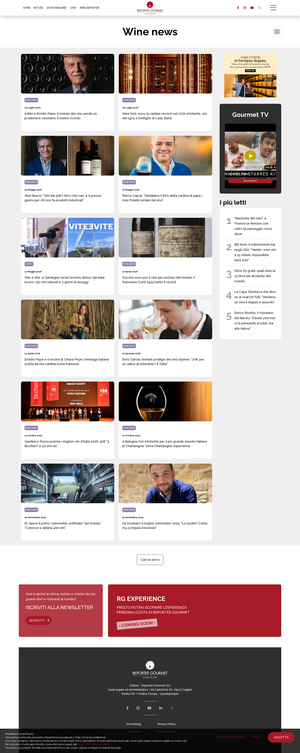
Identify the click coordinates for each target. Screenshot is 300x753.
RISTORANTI (250, 181)
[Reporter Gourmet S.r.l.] (150, 8)
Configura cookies (230, 737)
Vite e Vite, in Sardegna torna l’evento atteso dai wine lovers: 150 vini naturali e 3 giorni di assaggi (64, 280)
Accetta (281, 737)
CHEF (73, 7)
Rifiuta (256, 737)
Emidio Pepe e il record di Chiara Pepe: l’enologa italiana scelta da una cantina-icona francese (66, 362)
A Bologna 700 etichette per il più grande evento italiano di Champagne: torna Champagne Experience (164, 444)
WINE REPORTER (89, 7)
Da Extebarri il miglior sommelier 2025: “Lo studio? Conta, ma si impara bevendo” (165, 525)
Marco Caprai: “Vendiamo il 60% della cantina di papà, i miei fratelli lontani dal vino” (162, 198)
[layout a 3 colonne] (277, 31)
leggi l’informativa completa (93, 744)
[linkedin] (161, 708)
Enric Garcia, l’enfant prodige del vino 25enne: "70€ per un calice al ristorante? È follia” (163, 362)
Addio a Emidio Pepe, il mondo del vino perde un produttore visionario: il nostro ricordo (60, 116)
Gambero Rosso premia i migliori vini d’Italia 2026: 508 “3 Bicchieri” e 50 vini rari (66, 444)
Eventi (29, 264)
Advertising (133, 724)
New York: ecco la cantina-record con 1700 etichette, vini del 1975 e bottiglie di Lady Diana (164, 116)
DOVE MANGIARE (56, 7)
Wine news (31, 100)
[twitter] (259, 8)
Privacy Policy (166, 724)
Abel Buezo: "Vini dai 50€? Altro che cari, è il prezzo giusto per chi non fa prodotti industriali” (62, 198)
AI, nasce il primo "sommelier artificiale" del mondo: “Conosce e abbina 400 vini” (62, 525)
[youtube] (252, 8)
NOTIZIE (38, 7)
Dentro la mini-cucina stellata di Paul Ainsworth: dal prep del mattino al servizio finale (247, 167)
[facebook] (238, 8)
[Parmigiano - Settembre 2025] (250, 75)
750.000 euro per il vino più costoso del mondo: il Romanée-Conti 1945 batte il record (158, 280)
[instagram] (245, 8)
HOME (26, 7)
